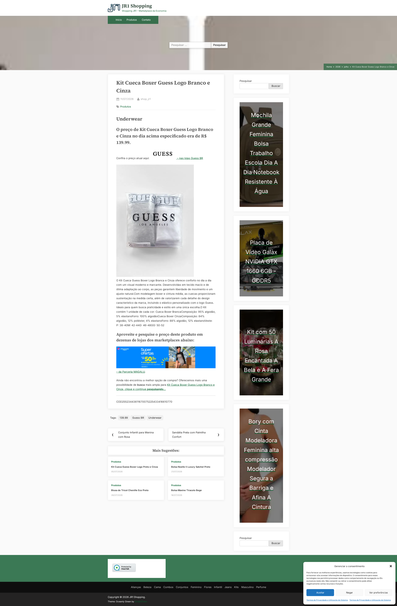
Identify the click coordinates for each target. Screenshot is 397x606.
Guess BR (138, 417)
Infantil (218, 587)
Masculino (247, 587)
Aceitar (320, 592)
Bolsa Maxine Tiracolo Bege (186, 490)
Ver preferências (378, 592)
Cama (157, 587)
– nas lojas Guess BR (189, 158)
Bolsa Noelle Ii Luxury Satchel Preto (190, 466)
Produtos (132, 19)
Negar (349, 592)
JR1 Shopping (137, 6)
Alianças (136, 587)
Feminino (196, 587)
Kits (236, 587)
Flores (208, 587)
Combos (168, 587)
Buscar (276, 85)
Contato (146, 19)
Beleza (147, 587)
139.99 (124, 417)
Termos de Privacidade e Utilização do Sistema (327, 600)
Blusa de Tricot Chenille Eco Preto (130, 490)
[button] (390, 566)
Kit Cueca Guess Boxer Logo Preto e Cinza (134, 466)
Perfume (261, 587)
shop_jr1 (146, 99)
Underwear (154, 417)
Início (119, 19)
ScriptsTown (141, 601)
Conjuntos (182, 587)
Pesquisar (246, 81)
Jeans (228, 587)
